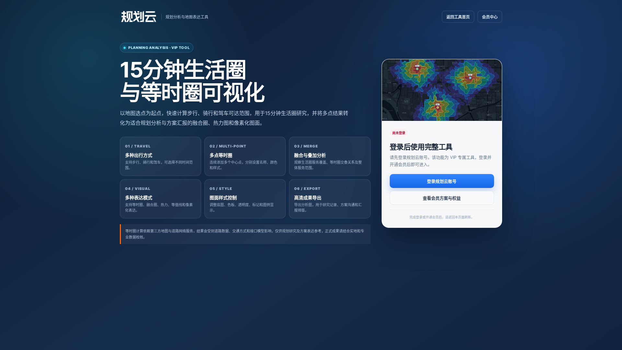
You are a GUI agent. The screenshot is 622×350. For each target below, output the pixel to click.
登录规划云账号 (441, 181)
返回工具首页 (458, 17)
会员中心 (490, 17)
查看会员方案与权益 (442, 198)
